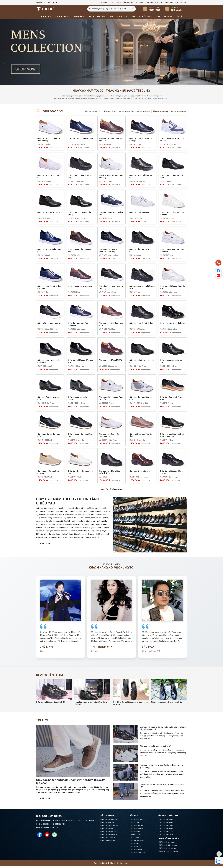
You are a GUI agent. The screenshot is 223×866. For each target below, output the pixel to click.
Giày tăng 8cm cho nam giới (80, 138)
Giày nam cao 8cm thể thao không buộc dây (172, 435)
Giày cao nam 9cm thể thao (141, 323)
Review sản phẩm (164, 16)
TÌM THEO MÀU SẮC (96, 16)
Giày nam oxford (136, 849)
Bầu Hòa (148, 646)
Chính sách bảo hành (167, 842)
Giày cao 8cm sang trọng (48, 212)
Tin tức (112, 2)
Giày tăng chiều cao (108, 837)
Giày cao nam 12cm (166, 834)
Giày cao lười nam (110, 111)
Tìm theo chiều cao (141, 16)
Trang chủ (103, 2)
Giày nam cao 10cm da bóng (172, 323)
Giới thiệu (139, 2)
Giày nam (51, 524)
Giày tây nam (135, 831)
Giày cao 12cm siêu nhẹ (139, 471)
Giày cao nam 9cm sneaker (80, 286)
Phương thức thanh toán (168, 851)
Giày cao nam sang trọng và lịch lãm (167, 702)
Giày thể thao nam (137, 840)
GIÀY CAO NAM (61, 16)
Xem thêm (45, 543)
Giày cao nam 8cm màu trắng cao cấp (109, 435)
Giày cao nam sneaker (139, 212)
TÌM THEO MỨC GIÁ (118, 16)
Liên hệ (179, 16)
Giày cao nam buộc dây (93, 111)
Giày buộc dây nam (137, 825)
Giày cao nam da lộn (143, 111)
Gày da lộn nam (135, 834)
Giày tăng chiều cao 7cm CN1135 (50, 702)
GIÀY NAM (133, 816)
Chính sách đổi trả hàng (168, 845)
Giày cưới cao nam (108, 840)
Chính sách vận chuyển (167, 848)
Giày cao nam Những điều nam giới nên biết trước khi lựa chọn (71, 781)
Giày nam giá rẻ (135, 846)
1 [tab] (111, 82)
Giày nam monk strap (138, 852)
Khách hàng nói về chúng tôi (175, 2)
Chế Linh (46, 646)
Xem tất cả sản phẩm (111, 490)
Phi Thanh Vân (102, 646)
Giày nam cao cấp (136, 819)
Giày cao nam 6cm (166, 822)
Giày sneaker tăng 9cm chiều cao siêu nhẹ (109, 250)
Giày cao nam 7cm (166, 825)
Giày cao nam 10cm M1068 (111, 360)
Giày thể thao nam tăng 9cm (49, 323)
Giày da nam (134, 843)
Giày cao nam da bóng (160, 111)
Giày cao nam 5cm (166, 819)
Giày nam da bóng (136, 828)
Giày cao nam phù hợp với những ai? (155, 746)
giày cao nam (41, 524)
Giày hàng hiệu (64, 524)
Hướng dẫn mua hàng (125, 2)
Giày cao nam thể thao (126, 111)
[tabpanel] (111, 52)
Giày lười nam (135, 822)
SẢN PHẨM (78, 16)
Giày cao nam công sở (178, 111)
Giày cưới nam (135, 837)
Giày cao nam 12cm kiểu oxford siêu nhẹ (109, 472)
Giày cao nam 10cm (166, 831)
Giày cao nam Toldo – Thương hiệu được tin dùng (111, 90)
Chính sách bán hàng (153, 2)
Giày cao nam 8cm (166, 828)
